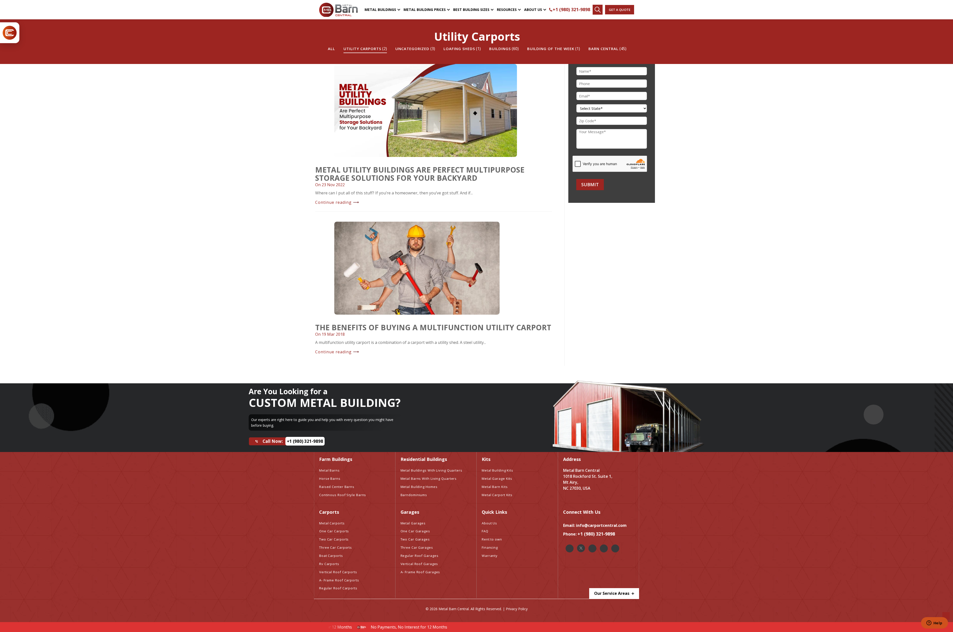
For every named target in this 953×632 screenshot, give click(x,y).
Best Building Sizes (471, 9)
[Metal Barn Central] (338, 9)
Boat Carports (331, 555)
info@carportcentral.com (601, 525)
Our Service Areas (612, 593)
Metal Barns (329, 470)
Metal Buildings (380, 9)
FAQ (485, 531)
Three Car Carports (335, 547)
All (331, 48)
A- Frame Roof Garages (420, 572)
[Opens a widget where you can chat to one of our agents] (934, 623)
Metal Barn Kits (495, 486)
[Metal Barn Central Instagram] (592, 548)
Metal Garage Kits (497, 478)
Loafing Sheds (459, 48)
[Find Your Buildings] (598, 10)
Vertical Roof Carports (338, 572)
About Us (533, 9)
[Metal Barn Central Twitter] (581, 548)
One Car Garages (415, 531)
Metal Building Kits (497, 470)
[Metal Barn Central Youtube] (615, 548)
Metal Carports (332, 523)
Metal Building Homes (419, 486)
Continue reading (333, 202)
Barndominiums (414, 495)
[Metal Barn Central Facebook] (570, 548)
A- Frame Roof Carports (339, 580)
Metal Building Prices (425, 9)
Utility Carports (362, 48)
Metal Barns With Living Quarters (429, 478)
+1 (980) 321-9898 (571, 9)
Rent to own (492, 539)
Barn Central (603, 48)
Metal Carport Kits (497, 495)
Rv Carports (329, 564)
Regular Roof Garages (420, 555)
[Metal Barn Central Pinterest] (604, 548)
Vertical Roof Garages (419, 564)
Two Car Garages (415, 539)
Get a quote (619, 9)
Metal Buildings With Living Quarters (431, 470)
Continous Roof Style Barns (342, 495)
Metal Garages (413, 523)
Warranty (490, 555)
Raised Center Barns (336, 486)
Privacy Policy (517, 608)
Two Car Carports (334, 539)
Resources (507, 9)
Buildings (500, 48)
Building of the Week (550, 48)
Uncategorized (412, 48)
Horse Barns (329, 478)
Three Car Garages (417, 547)
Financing (490, 547)
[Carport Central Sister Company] (9, 32)
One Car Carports (334, 531)
